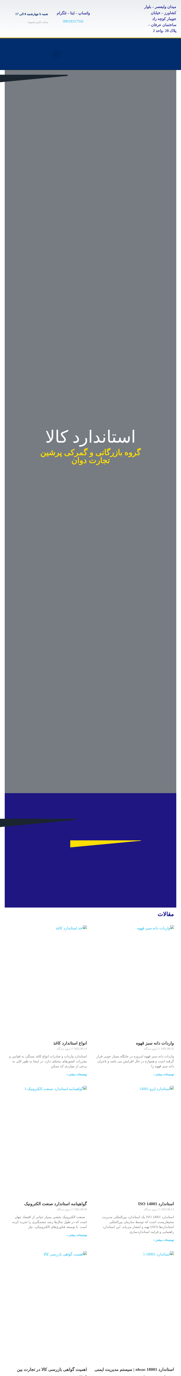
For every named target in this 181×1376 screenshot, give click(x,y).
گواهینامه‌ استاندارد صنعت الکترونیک (55, 1203)
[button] (56, 54)
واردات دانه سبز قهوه (155, 1043)
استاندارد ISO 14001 (156, 1203)
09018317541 (73, 21)
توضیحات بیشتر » (163, 1074)
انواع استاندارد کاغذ (70, 1043)
